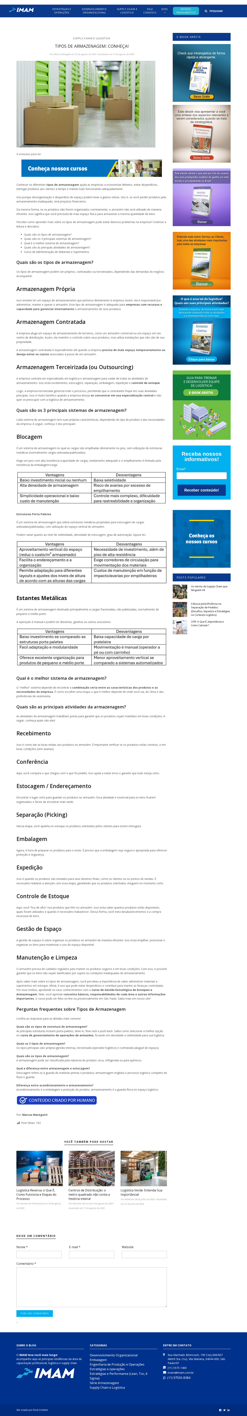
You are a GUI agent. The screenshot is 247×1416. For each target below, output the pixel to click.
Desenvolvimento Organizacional (94, 11)
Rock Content (40, 1410)
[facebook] (220, 1410)
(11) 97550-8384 (178, 1378)
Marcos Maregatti (34, 1115)
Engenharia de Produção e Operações (117, 1364)
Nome (22, 1247)
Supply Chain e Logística (91, 38)
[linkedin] (229, 1410)
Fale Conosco (150, 11)
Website (128, 1247)
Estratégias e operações (107, 1369)
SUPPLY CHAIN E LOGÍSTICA (127, 11)
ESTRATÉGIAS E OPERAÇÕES (61, 11)
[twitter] (224, 1410)
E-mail (74, 1247)
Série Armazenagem (104, 1383)
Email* (181, 469)
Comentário (26, 1263)
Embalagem (98, 1360)
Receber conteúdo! (201, 490)
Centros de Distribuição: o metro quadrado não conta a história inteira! (89, 1194)
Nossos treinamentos (186, 11)
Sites (164, 9)
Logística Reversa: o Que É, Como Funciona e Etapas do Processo (36, 1194)
